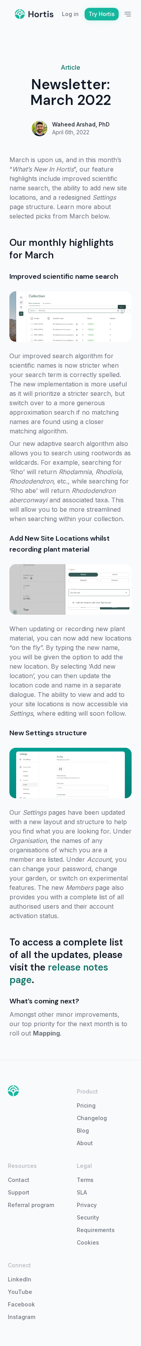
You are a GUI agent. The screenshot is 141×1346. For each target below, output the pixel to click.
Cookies (88, 1242)
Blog (83, 1130)
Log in (70, 14)
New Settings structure (48, 733)
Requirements (96, 1230)
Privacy (87, 1205)
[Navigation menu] (127, 14)
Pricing (86, 1105)
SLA (82, 1192)
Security (88, 1217)
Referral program (31, 1205)
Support (18, 1192)
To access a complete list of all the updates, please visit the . (66, 961)
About (85, 1143)
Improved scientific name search (63, 276)
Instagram (21, 1317)
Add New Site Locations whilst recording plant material (59, 544)
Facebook (21, 1304)
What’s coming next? (44, 1001)
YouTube (20, 1291)
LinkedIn (19, 1279)
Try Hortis (102, 14)
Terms (85, 1179)
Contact (18, 1179)
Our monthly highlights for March (61, 248)
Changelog (92, 1118)
